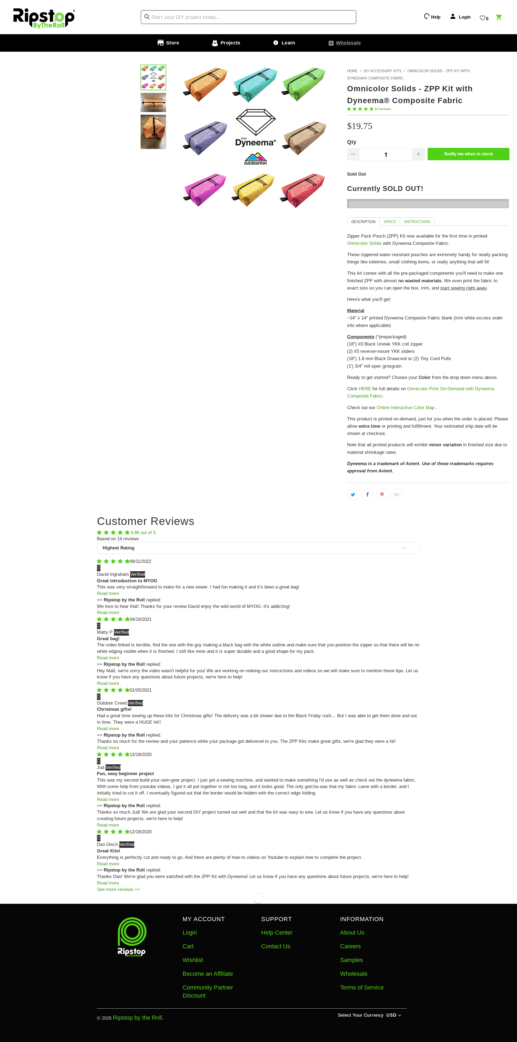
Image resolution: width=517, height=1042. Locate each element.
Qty (351, 142)
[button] (360, 109)
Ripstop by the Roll (137, 1017)
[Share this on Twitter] (353, 494)
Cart (188, 946)
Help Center (276, 932)
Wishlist (193, 960)
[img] (113, 561)
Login (190, 932)
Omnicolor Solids (364, 243)
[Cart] (499, 18)
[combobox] (248, 17)
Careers (350, 946)
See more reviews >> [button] (118, 889)
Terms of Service (362, 987)
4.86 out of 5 (143, 532)
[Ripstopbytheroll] (44, 17)
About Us (352, 932)
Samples (351, 960)
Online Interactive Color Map (405, 407)
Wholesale (354, 973)
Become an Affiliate (208, 973)
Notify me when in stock (468, 154)
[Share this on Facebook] (367, 494)
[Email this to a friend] (397, 494)
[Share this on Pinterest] (382, 494)
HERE (365, 388)
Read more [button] (108, 593)
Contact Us (275, 946)
